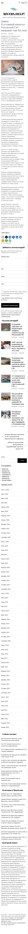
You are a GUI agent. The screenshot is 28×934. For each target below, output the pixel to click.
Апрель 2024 (5, 610)
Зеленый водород (11, 922)
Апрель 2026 (5, 507)
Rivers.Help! (14, 14)
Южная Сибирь (6, 480)
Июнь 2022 (4, 705)
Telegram (11, 918)
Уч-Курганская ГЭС (16, 895)
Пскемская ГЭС (22, 876)
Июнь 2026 (4, 498)
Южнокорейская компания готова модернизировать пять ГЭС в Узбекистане (11, 773)
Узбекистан (5, 476)
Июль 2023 (4, 649)
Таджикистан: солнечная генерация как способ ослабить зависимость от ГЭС (18, 363)
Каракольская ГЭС (16, 861)
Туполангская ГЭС (5, 891)
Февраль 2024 (5, 619)
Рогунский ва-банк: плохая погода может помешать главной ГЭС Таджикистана (18, 398)
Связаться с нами (6, 921)
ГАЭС (2, 854)
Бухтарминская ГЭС (6, 850)
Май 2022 (4, 710)
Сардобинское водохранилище (18, 880)
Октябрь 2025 (5, 533)
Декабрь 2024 (5, 576)
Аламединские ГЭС (21, 846)
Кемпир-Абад (13, 863)
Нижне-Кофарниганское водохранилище (11, 871)
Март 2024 (4, 615)
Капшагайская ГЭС (9, 859)
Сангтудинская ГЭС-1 (15, 878)
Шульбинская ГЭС (5, 901)
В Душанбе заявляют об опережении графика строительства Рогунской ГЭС (18, 329)
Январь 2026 (5, 520)
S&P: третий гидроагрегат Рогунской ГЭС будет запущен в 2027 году (18, 346)
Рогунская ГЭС (7, 243)
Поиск (3, 457)
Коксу (18, 863)
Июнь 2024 (4, 602)
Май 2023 (4, 658)
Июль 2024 (4, 598)
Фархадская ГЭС (5, 897)
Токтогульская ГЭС (6, 889)
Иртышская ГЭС (5, 855)
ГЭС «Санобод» (17, 854)
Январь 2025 (5, 572)
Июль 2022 (4, 701)
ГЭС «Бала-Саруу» (8, 854)
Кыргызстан (5, 471)
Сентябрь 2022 (5, 693)
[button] (3, 237)
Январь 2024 (5, 623)
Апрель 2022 (5, 714)
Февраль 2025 (5, 567)
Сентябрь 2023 (5, 641)
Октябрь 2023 (5, 636)
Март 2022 (4, 718)
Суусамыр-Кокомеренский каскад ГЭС (13, 886)
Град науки (11, 924)
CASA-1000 (4, 846)
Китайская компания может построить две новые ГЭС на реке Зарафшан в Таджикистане (18, 417)
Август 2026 (5, 490)
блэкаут (16, 903)
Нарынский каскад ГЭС (18, 869)
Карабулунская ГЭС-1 (19, 859)
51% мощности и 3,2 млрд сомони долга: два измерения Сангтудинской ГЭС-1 (18, 381)
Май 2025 (4, 554)
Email (3, 276)
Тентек (8, 888)
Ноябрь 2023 (5, 632)
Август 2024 (5, 593)
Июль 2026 (4, 494)
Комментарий (5, 256)
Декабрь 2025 (5, 524)
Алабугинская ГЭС (11, 846)
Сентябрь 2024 (5, 589)
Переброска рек (14, 876)
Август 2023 (5, 645)
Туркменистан (6, 474)
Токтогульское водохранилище (19, 889)
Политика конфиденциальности (13, 919)
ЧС (19, 897)
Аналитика (3, 848)
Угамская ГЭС (10, 893)
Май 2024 (4, 606)
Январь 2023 (5, 675)
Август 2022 (5, 697)
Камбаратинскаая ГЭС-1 (9, 857)
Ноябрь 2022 (5, 684)
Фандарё (23, 895)
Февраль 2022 (5, 723)
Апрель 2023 (5, 662)
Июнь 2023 (4, 654)
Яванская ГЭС (10, 903)
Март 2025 (4, 563)
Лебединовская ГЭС (15, 867)
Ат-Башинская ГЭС (11, 848)
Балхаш (19, 848)
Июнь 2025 (4, 550)
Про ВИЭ (3, 922)
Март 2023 (4, 667)
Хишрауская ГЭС (14, 897)
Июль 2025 (4, 546)
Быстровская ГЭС (16, 850)
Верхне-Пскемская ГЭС (19, 852)
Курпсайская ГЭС (5, 867)
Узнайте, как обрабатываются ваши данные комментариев (11, 314)
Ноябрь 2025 (5, 528)
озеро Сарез (4, 904)
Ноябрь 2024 (5, 580)
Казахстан (5, 469)
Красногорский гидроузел (7, 865)
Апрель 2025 (5, 559)
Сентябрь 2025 (5, 537)
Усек (15, 893)
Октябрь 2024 (5, 585)
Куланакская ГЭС (19, 865)
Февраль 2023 (5, 671)
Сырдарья (3, 888)
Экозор (5, 924)
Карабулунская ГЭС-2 (6, 861)
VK (15, 918)
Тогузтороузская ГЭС (15, 888)
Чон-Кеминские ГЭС (9, 899)
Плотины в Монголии (12, 790)
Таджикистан (6, 472)
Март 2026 (4, 511)
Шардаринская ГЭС (19, 899)
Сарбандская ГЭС (5, 880)
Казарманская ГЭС (14, 855)
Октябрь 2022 (5, 688)
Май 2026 (4, 502)
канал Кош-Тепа (22, 903)
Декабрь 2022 (5, 680)
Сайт (2, 284)
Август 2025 (5, 541)
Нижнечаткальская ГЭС (13, 872)
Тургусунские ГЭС (15, 891)
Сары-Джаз (4, 882)
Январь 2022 (5, 727)
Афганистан (5, 478)
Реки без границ (5, 878)
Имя (3, 269)
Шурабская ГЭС (14, 901)
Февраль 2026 (5, 515)
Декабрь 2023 (5, 628)
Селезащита (13, 884)
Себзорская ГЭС (11, 882)
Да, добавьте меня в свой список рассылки (11, 299)
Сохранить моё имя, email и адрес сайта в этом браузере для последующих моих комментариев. (14, 293)
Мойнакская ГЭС (8, 869)
